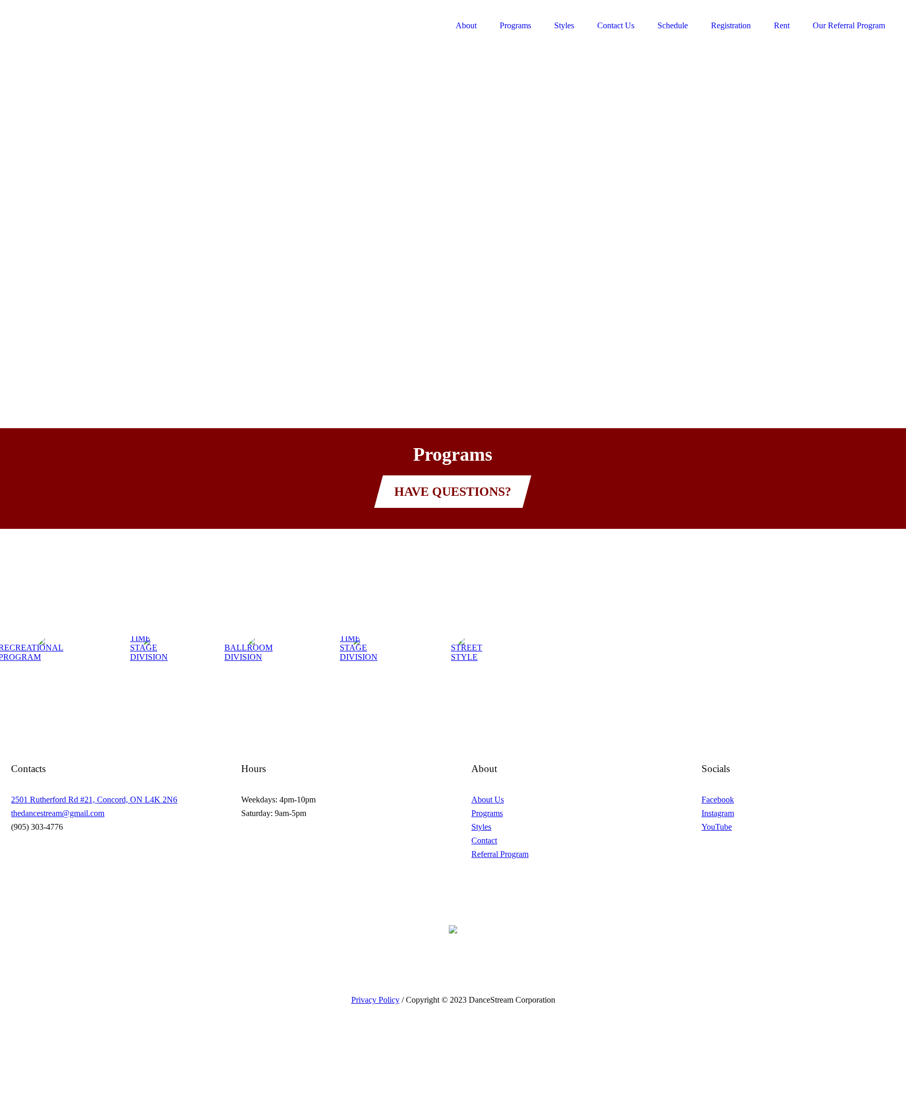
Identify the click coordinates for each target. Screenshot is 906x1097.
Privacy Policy (375, 999)
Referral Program (499, 854)
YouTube (717, 826)
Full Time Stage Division (149, 642)
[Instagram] (877, 8)
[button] (453, 403)
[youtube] (888, 8)
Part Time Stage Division (359, 642)
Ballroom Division (248, 652)
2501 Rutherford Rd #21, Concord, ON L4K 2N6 (94, 799)
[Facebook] (865, 8)
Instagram (718, 813)
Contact (484, 840)
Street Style (466, 652)
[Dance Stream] (453, 928)
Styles (481, 826)
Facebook (718, 799)
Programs (487, 813)
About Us (487, 799)
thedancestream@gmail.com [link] (57, 813)
